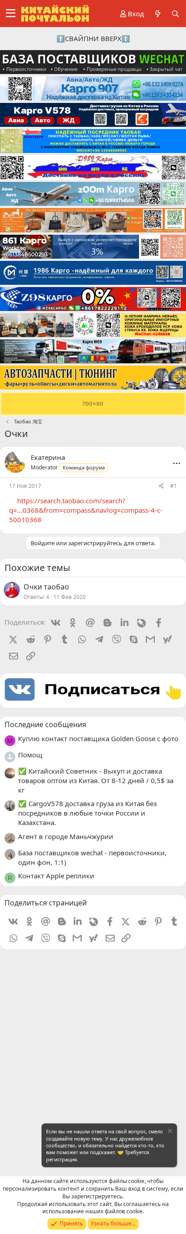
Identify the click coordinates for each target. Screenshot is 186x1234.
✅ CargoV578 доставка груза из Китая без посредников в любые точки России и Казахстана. (87, 813)
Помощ (30, 754)
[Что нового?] (157, 13)
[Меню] (10, 13)
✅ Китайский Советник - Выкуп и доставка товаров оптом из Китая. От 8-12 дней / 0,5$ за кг (95, 780)
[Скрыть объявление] (169, 1132)
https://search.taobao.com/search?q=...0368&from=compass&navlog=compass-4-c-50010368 (86, 510)
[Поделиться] (161, 486)
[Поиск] (175, 13)
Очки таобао (46, 587)
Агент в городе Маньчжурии (65, 836)
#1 (173, 486)
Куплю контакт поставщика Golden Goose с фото (98, 738)
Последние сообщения (45, 724)
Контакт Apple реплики (56, 875)
